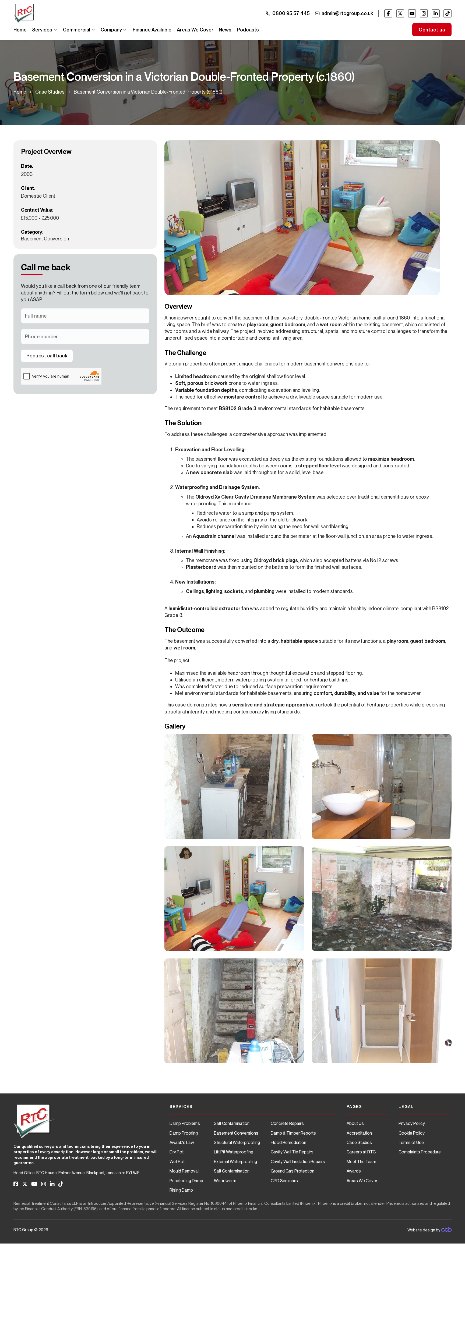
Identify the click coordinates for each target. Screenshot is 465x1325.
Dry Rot (177, 1152)
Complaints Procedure (420, 1152)
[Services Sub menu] (55, 29)
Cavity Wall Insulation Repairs (298, 1161)
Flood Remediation (288, 1142)
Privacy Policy (412, 1123)
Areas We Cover (195, 30)
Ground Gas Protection (292, 1171)
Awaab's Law (182, 1142)
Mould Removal (184, 1171)
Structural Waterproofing (237, 1142)
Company (111, 30)
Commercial (76, 30)
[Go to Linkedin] (436, 13)
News (225, 30)
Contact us (432, 30)
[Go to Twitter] (400, 13)
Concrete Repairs (287, 1123)
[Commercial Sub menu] (93, 29)
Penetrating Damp (186, 1180)
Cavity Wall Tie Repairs (292, 1152)
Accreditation (359, 1133)
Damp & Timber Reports (293, 1133)
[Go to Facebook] (388, 13)
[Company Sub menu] (124, 29)
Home (20, 30)
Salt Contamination (231, 1123)
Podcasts (248, 30)
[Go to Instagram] (424, 13)
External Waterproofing (235, 1161)
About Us (355, 1123)
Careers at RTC (361, 1152)
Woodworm (225, 1180)
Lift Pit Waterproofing (233, 1152)
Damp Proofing (184, 1133)
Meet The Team (361, 1161)
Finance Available (152, 30)
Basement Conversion (45, 238)
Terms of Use (411, 1142)
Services (42, 30)
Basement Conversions (236, 1133)
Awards (354, 1171)
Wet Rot (177, 1161)
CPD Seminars (284, 1180)
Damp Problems (185, 1123)
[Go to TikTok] (447, 13)
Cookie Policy (412, 1133)
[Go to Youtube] (412, 13)
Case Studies (50, 92)
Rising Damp (181, 1190)
